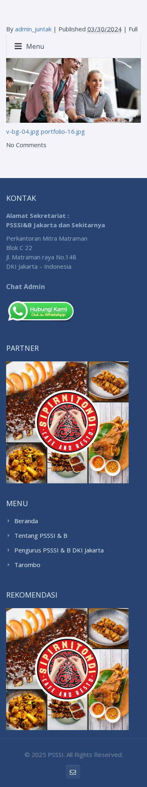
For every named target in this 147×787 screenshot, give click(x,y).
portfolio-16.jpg (63, 131)
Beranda (26, 521)
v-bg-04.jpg (22, 131)
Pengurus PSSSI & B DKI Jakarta (59, 550)
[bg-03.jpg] (73, 84)
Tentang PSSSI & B (40, 535)
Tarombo (27, 565)
